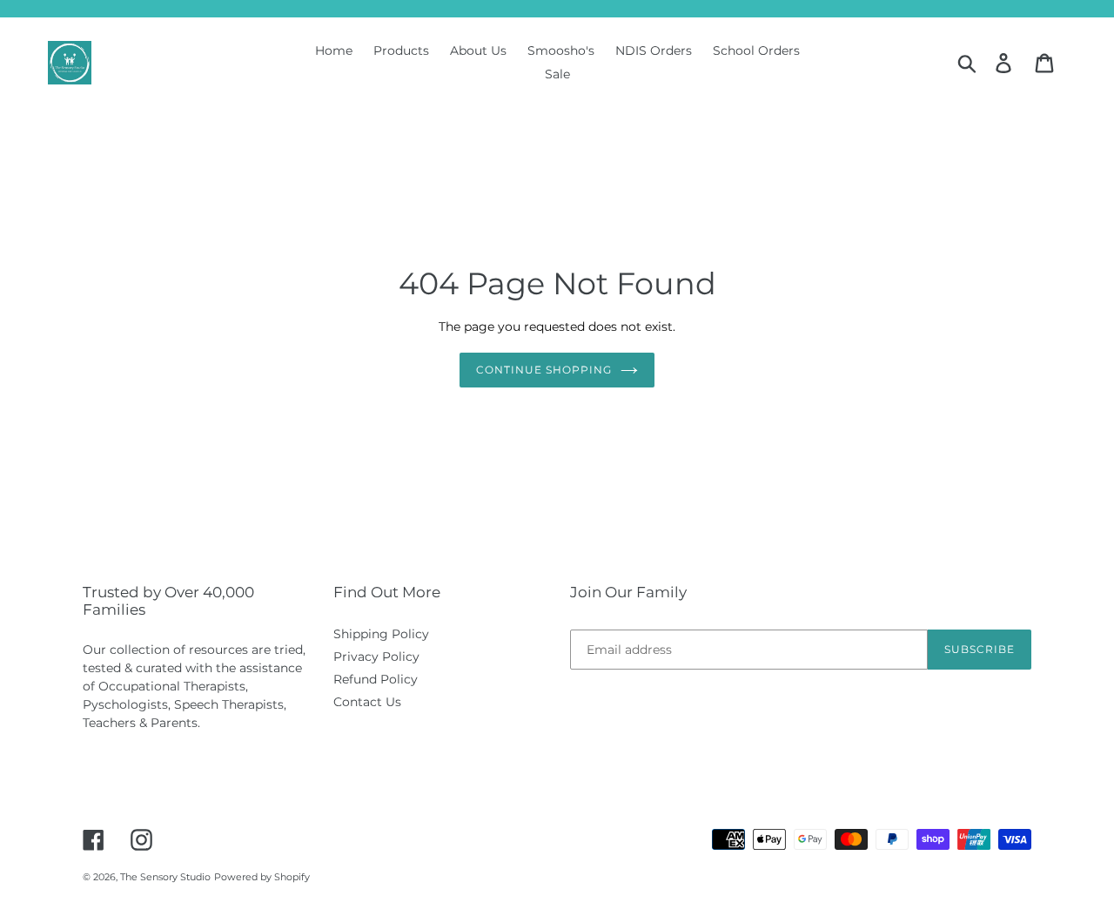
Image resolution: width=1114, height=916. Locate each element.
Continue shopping (543, 369)
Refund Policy (375, 679)
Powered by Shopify (262, 877)
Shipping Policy (381, 634)
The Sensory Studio (165, 877)
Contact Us (367, 702)
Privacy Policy (376, 656)
